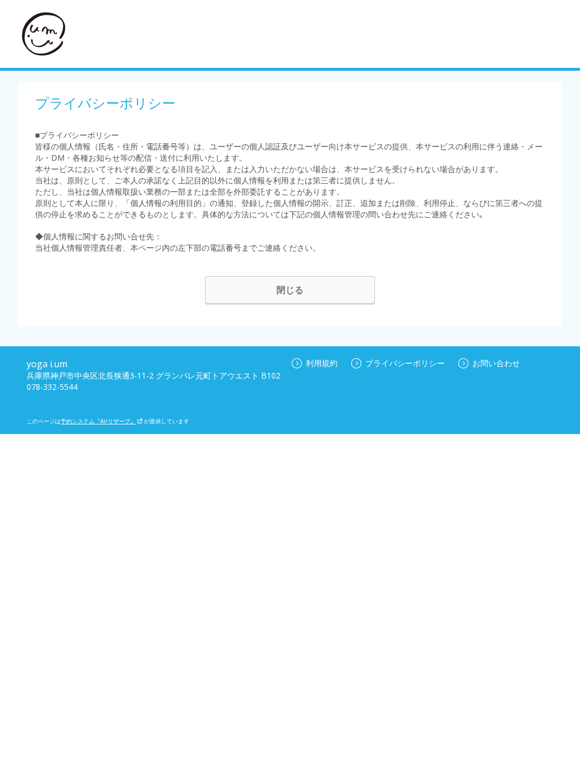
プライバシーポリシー (405, 363)
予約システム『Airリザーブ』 (98, 421)
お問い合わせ (496, 363)
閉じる (290, 290)
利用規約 (322, 363)
